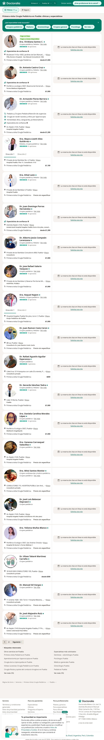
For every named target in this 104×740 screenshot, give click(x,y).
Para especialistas (60, 707)
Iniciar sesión (66, 3)
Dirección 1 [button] (10, 154)
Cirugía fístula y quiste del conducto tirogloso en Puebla (25, 669)
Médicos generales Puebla (64, 662)
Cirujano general (60, 27)
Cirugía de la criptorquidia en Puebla (18, 662)
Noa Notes (60, 712)
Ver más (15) (9, 673)
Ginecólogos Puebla (61, 666)
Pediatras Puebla (60, 669)
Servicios (19, 682)
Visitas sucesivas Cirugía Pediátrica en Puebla (21, 666)
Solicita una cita (77, 50)
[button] (98, 22)
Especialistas (33, 705)
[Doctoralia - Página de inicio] (15, 3)
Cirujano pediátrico (14, 27)
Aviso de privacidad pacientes (13, 709)
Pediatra (30, 27)
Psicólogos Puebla (61, 658)
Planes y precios (59, 705)
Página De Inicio (8, 682)
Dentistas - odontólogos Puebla (66, 655)
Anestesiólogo (43, 27)
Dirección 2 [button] (22, 154)
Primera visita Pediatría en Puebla (17, 655)
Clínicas (31, 707)
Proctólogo (75, 27)
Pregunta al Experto (35, 709)
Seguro (26, 10)
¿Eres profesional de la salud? (86, 3)
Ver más (87, 27)
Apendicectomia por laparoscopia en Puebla (21, 658)
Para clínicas (58, 709)
